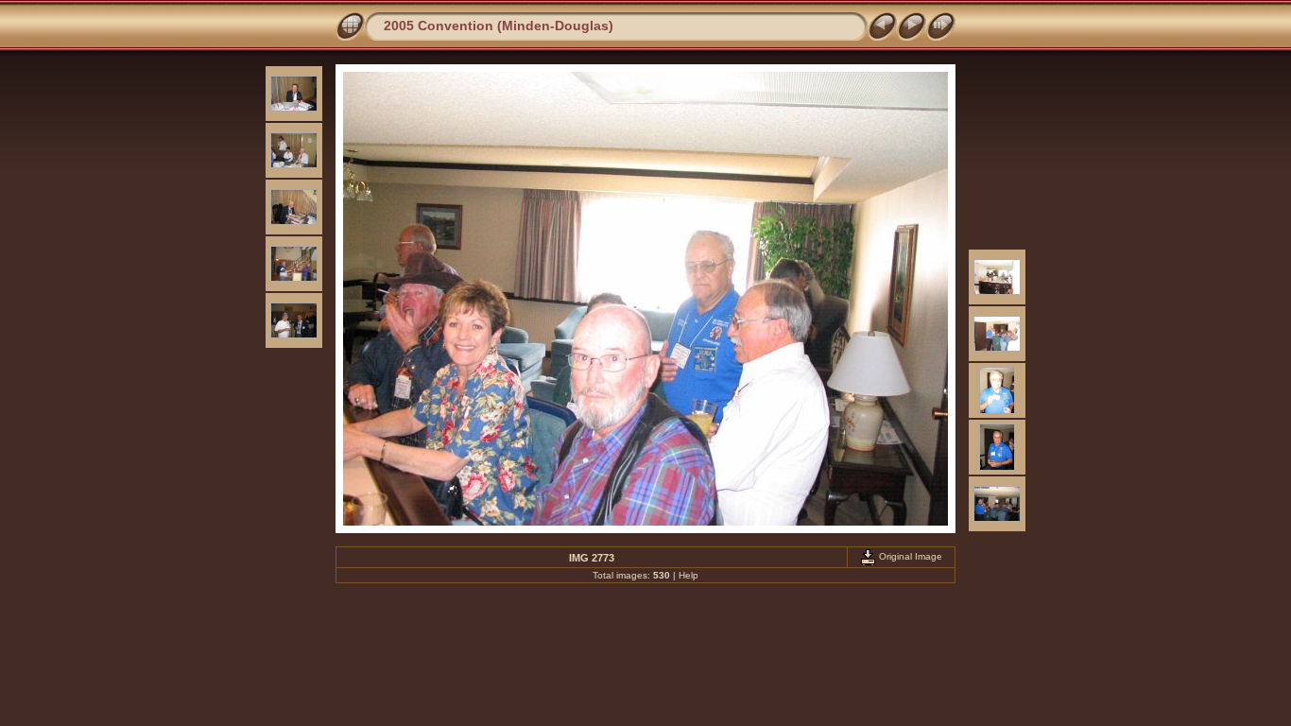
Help (688, 575)
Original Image (909, 556)
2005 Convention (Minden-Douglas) (498, 25)
